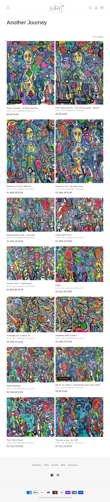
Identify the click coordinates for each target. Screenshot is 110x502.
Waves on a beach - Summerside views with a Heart (78, 385)
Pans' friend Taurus (15, 440)
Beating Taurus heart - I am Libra (21, 235)
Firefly (58, 285)
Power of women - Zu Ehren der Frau (22, 108)
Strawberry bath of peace (66, 335)
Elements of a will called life (19, 186)
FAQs (46, 465)
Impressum (73, 465)
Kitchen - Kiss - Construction (19, 283)
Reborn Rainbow (13, 386)
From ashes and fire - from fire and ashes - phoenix (78, 108)
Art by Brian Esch (51, 497)
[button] (8, 8)
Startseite (36, 465)
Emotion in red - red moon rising (69, 186)
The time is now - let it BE (67, 440)
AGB (63, 465)
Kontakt (54, 465)
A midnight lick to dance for (18, 336)
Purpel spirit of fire (64, 235)
